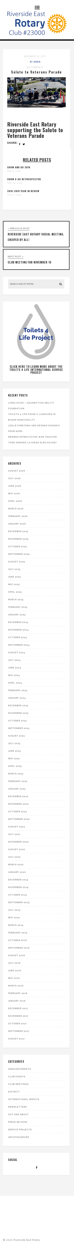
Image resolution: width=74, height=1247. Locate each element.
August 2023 (16, 736)
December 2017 (18, 1008)
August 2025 (16, 562)
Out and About (18, 1114)
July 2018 (14, 963)
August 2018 (16, 955)
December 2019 (18, 880)
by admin (35, 61)
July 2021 (14, 834)
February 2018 (17, 993)
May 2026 (14, 493)
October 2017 (17, 1023)
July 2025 (14, 569)
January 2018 (17, 1001)
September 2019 (19, 902)
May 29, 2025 (14, 183)
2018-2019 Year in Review (23, 191)
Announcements (19, 1069)
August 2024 (16, 652)
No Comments (35, 67)
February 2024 (18, 690)
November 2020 (18, 842)
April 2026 (15, 501)
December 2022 (18, 796)
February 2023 (17, 781)
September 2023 (18, 728)
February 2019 (17, 933)
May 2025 (14, 584)
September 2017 (18, 1031)
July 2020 (14, 857)
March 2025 (15, 599)
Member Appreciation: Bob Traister (32, 437)
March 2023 (15, 774)
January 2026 (17, 524)
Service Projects (20, 1129)
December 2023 (18, 705)
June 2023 (14, 751)
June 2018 (14, 970)
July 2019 (14, 910)
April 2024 (15, 683)
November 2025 (18, 539)
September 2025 (19, 554)
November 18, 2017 (35, 56)
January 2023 (16, 789)
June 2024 (14, 668)
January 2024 (17, 698)
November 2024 (18, 630)
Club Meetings (18, 1084)
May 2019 (14, 917)
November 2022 (18, 804)
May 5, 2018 (14, 171)
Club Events (16, 1076)
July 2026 (14, 478)
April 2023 (15, 766)
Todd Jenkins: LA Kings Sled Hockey (32, 442)
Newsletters (17, 1107)
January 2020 (17, 872)
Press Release (17, 1122)
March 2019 (15, 925)
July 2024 (14, 660)
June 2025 (14, 577)
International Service (23, 1099)
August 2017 (16, 1039)
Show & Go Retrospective (24, 179)
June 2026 (14, 486)
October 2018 (17, 940)
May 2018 (14, 978)
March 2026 (16, 509)
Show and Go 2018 (18, 167)
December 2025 (18, 531)
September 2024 (19, 645)
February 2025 (17, 607)
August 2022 (16, 827)
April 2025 (15, 592)
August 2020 (16, 849)
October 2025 (17, 546)
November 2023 (18, 713)
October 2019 (17, 895)
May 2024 (14, 675)
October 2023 (17, 721)
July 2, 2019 (14, 195)
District (14, 1092)
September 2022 (19, 819)
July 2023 (14, 743)
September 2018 (19, 948)
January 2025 (17, 615)
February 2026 (18, 516)
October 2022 (17, 811)
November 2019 (18, 887)
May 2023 (14, 758)
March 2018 (15, 986)
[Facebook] (37, 1167)
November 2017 (18, 1016)
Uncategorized (18, 1137)
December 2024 (18, 622)
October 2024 (17, 637)
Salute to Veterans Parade (36, 72)
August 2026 (16, 471)
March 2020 (16, 864)
